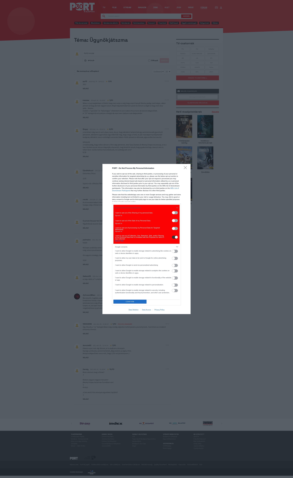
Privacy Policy (159, 310)
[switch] (175, 212)
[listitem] (146, 207)
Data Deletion (133, 310)
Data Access (146, 310)
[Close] (186, 168)
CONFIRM (130, 302)
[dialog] (146, 239)
